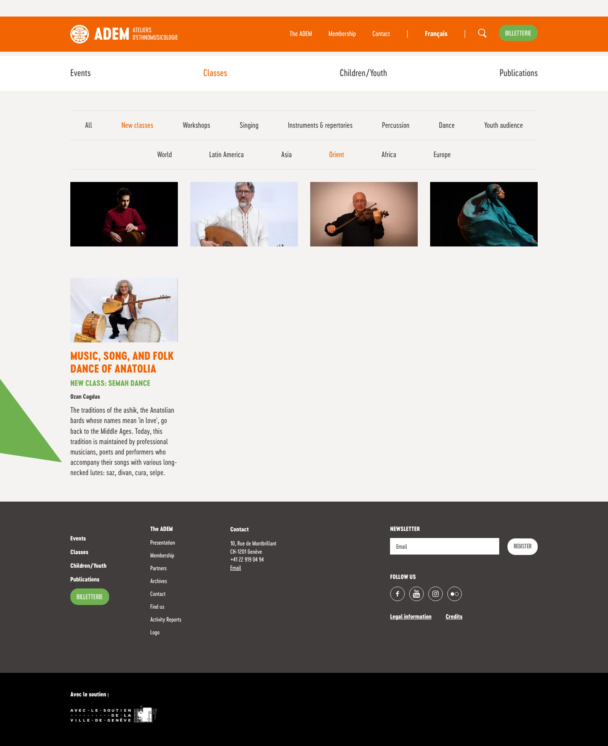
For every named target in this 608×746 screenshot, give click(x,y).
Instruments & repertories (320, 125)
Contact (381, 34)
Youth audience (503, 125)
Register (522, 547)
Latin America (226, 155)
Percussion (395, 125)
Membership (342, 34)
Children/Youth (363, 73)
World (164, 155)
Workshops (196, 125)
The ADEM (301, 34)
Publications (519, 73)
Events (80, 73)
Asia (286, 155)
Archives (158, 581)
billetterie (518, 34)
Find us (157, 607)
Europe (442, 155)
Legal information (410, 617)
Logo (154, 633)
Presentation (162, 543)
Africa (388, 155)
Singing (249, 125)
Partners (158, 568)
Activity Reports (165, 620)
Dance (447, 125)
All (88, 125)
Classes (215, 73)
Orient (336, 155)
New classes (137, 125)
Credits (453, 617)
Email (235, 568)
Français (436, 34)
